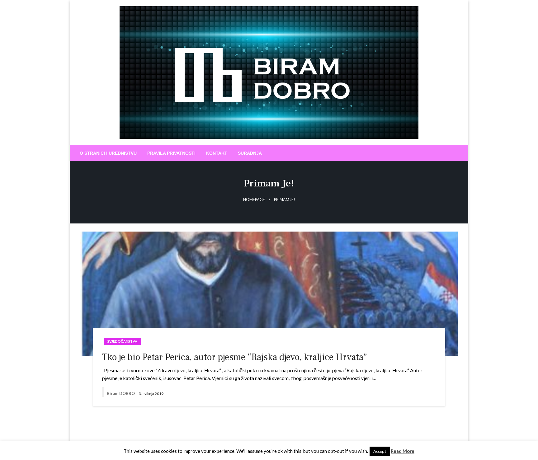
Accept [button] (379, 451)
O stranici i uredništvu (108, 153)
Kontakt (216, 153)
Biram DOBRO (121, 393)
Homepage (254, 199)
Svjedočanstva (122, 341)
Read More (402, 451)
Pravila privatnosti (171, 153)
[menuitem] (108, 153)
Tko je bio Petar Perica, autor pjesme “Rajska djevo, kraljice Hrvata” (234, 357)
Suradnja (250, 153)
